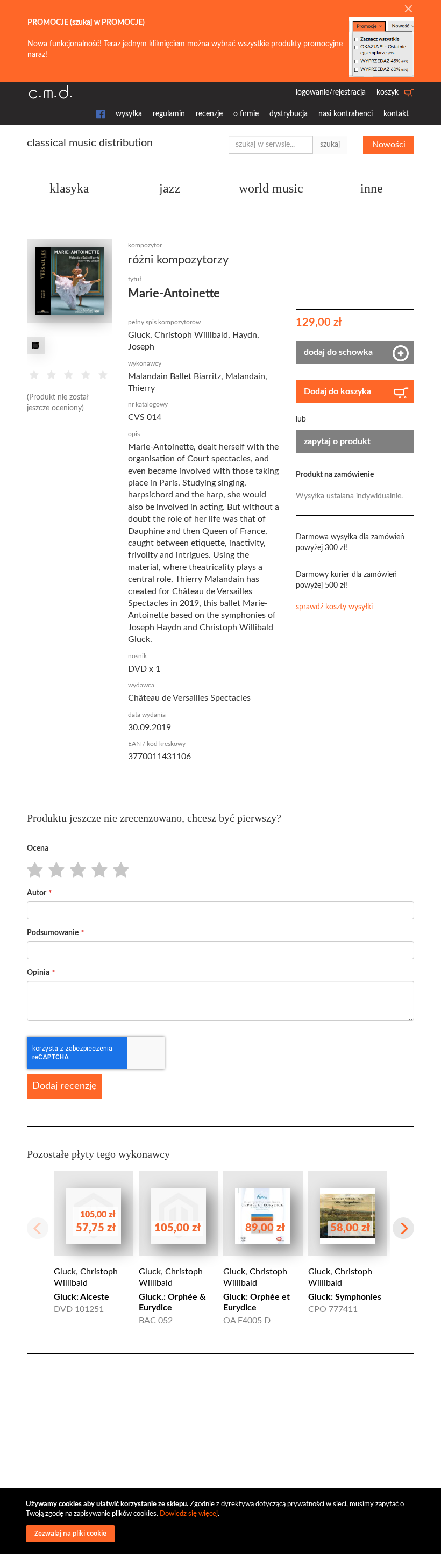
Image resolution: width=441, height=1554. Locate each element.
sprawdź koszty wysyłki (334, 607)
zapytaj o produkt (337, 441)
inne (371, 188)
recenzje (209, 114)
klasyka (69, 188)
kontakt (396, 114)
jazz (170, 188)
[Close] (408, 9)
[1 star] (32, 870)
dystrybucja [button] (288, 114)
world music (271, 188)
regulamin (169, 114)
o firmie (246, 114)
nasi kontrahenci (345, 114)
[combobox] (271, 145)
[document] (222, 1521)
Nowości (389, 144)
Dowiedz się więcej (189, 1513)
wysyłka (129, 114)
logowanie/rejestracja (331, 92)
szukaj (330, 144)
